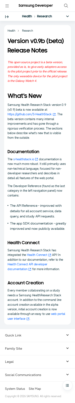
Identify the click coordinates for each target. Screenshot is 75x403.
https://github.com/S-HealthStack (30, 114)
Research (44, 16)
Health (27, 16)
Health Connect (37, 255)
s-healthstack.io (23, 159)
